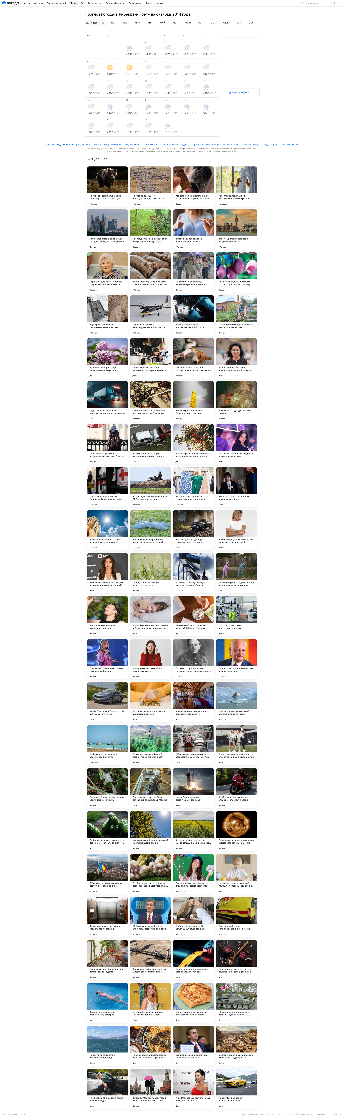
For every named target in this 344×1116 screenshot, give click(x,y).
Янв (112, 22)
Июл (188, 22)
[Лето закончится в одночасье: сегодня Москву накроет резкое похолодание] (107, 229)
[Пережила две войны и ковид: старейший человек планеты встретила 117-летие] (107, 272)
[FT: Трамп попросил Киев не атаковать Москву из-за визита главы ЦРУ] (150, 917)
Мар (137, 22)
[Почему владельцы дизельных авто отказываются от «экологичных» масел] (193, 960)
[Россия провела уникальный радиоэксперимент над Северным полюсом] (236, 702)
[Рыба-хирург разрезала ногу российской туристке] (107, 745)
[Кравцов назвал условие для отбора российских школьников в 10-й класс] (236, 745)
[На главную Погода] (12, 3)
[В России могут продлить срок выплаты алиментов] (150, 702)
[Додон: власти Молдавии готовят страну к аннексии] (236, 659)
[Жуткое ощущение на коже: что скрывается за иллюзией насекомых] (236, 530)
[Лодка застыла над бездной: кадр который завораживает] (150, 745)
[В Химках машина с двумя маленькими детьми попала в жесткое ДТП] (150, 444)
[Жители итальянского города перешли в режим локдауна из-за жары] (107, 530)
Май (162, 22)
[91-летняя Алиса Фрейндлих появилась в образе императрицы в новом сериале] (236, 487)
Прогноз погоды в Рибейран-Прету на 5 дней (116, 144)
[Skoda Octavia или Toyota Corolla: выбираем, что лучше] (107, 702)
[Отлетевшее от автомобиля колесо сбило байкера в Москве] (150, 788)
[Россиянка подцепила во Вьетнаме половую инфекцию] (236, 186)
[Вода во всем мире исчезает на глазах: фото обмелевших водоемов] (150, 960)
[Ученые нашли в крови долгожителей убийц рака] (193, 315)
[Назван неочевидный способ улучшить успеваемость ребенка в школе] (236, 874)
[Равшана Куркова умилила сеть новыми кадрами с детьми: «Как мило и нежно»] (107, 573)
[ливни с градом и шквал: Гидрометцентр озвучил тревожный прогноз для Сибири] (193, 401)
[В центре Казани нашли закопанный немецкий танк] (107, 315)
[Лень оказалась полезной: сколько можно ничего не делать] (193, 358)
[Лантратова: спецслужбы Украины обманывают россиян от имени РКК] (107, 487)
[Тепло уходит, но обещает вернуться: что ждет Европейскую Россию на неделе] (150, 573)
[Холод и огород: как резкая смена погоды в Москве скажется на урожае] (193, 831)
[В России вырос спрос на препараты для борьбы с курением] (193, 229)
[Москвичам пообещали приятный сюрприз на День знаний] (150, 831)
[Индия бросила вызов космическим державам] (193, 788)
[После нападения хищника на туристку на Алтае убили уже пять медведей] (107, 186)
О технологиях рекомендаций (286, 1114)
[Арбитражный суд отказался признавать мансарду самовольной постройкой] (193, 702)
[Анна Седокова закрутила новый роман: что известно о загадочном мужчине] (193, 1089)
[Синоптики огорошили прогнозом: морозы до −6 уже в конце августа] (107, 444)
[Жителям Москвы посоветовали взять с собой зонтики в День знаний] (150, 1089)
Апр (150, 22)
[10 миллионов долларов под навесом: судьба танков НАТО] (236, 1003)
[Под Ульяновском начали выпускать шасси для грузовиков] (107, 401)
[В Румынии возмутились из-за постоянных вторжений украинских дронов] (107, 874)
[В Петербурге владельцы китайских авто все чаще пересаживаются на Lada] (193, 530)
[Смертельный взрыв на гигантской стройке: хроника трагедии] (236, 917)
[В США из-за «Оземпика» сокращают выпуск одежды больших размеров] (193, 487)
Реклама (23, 1114)
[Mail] (4, 3)
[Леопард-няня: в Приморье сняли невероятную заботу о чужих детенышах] (150, 229)
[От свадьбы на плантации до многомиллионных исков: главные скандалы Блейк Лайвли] (150, 1003)
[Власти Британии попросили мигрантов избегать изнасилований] (236, 229)
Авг (200, 22)
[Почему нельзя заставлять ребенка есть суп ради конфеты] (150, 358)
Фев (124, 22)
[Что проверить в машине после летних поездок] (107, 1089)
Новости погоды (251, 144)
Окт (225, 22)
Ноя (238, 22)
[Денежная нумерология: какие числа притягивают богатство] (193, 874)
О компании (12, 1114)
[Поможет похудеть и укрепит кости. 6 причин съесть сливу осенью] (236, 272)
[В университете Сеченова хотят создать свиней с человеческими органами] (150, 272)
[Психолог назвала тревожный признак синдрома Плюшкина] (150, 401)
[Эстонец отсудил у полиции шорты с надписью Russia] (193, 573)
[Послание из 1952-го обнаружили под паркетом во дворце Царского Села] (150, 186)
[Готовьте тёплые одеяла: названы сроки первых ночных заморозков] (107, 788)
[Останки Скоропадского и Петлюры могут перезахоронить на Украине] (193, 659)
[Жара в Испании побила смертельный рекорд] (107, 616)
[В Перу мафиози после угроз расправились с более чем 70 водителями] (193, 745)
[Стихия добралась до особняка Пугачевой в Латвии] (107, 659)
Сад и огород (270, 144)
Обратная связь (306, 1114)
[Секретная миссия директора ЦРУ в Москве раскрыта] (193, 1046)
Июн (175, 22)
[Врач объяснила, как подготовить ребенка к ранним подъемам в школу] (150, 616)
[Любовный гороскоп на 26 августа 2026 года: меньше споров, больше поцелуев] (193, 917)
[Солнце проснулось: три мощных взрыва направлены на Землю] (236, 831)
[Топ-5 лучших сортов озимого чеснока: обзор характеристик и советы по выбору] (150, 874)
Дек (251, 22)
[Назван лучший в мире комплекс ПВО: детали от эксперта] (150, 487)
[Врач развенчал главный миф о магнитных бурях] (150, 659)
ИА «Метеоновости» (334, 1114)
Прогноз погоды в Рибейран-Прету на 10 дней (216, 144)
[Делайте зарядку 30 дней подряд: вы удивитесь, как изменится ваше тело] (236, 573)
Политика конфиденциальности (260, 1114)
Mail (4, 1114)
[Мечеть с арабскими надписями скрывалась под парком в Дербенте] (236, 1046)
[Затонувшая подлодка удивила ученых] (236, 401)
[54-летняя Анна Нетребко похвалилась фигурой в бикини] (236, 358)
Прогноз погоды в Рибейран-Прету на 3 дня (68, 144)
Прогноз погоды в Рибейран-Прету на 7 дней (166, 144)
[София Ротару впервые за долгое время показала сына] (236, 444)
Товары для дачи (289, 144)
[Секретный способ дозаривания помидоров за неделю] (107, 960)
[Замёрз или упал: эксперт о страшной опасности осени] (236, 788)
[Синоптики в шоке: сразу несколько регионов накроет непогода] (193, 272)
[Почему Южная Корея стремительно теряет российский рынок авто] (236, 1089)
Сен (213, 22)
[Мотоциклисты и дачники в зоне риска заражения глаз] (236, 315)
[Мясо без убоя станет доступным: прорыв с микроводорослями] (236, 616)
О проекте (242, 1114)
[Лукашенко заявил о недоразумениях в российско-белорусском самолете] (150, 315)
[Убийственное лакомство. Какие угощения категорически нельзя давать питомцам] (193, 186)
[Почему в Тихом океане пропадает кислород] (107, 1046)
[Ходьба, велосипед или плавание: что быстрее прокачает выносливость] (107, 1003)
